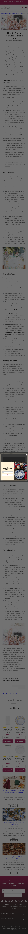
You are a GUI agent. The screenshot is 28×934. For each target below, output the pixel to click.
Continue (7, 474)
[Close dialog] (26, 454)
